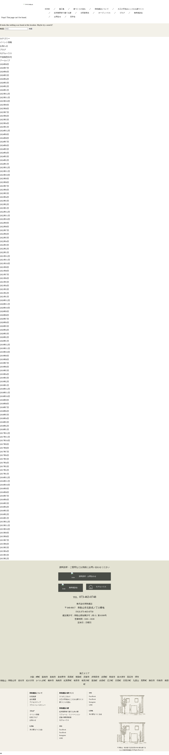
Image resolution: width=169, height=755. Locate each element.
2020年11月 (5, 304)
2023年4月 (4, 197)
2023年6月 (4, 190)
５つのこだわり (65, 696)
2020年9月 (4, 311)
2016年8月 (4, 492)
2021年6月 (4, 278)
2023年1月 (4, 208)
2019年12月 (5, 345)
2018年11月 (5, 393)
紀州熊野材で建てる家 (62, 13)
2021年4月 (4, 286)
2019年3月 (4, 378)
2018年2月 (4, 426)
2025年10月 (5, 101)
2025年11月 (5, 97)
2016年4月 (4, 507)
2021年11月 (5, 260)
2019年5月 (4, 370)
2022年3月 (4, 245)
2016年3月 (4, 511)
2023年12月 (5, 167)
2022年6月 (4, 234)
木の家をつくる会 (36, 730)
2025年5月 (4, 120)
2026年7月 (4, 68)
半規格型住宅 (6, 57)
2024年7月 (4, 142)
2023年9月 (4, 179)
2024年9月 (4, 134)
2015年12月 (5, 522)
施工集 (61, 9)
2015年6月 (4, 544)
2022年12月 (5, 212)
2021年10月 (5, 263)
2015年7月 (4, 540)
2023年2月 (4, 204)
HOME (47, 9)
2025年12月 (5, 94)
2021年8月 (4, 271)
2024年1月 (4, 164)
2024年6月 (4, 145)
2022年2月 (4, 249)
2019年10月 (5, 352)
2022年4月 (4, 241)
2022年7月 (4, 230)
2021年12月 (5, 256)
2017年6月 (4, 455)
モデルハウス (6, 53)
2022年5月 (4, 238)
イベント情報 (6, 42)
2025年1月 (4, 127)
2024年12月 (5, 131)
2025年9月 (4, 105)
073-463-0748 (84, 596)
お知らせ (4, 46)
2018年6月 (4, 411)
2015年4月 (4, 551)
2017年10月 (5, 440)
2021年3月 (4, 289)
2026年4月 (4, 79)
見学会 (72, 17)
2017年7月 (4, 452)
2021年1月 (4, 297)
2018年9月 (4, 400)
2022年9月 (4, 223)
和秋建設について (102, 9)
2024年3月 (4, 156)
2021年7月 (4, 274)
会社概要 (33, 699)
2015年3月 (4, 555)
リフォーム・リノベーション (69, 714)
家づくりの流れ (79, 9)
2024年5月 (4, 149)
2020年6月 (4, 322)
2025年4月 (4, 123)
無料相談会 (138, 13)
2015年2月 (4, 558)
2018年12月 (5, 389)
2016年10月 (5, 485)
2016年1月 (4, 518)
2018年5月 (4, 415)
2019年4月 (4, 374)
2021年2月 (4, 293)
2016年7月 (4, 496)
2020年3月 (4, 334)
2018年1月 (4, 429)
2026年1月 (4, 90)
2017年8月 (4, 448)
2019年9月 (4, 356)
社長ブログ (34, 717)
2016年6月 (4, 500)
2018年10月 (5, 396)
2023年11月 (5, 171)
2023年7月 (4, 186)
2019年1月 (4, 385)
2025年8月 (4, 109)
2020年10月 (5, 308)
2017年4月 (4, 463)
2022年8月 (4, 227)
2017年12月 (5, 433)
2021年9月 (4, 267)
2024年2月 (4, 160)
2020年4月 (4, 330)
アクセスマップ (35, 702)
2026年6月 (4, 72)
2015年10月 (5, 529)
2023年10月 (5, 175)
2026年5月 (4, 75)
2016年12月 (5, 477)
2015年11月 (5, 525)
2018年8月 (4, 404)
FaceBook (62, 730)
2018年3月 (4, 422)
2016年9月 (4, 488)
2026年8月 (4, 64)
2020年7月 (4, 319)
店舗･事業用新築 (65, 717)
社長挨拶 (33, 696)
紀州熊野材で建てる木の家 (69, 712)
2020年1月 (4, 341)
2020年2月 (4, 337)
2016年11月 (5, 481)
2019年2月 (4, 381)
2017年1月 (4, 474)
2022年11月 (5, 216)
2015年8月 (4, 536)
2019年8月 (4, 359)
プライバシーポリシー (38, 705)
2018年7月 (4, 407)
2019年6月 (4, 367)
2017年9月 (4, 444)
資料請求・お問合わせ (87, 576)
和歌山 (3, 681)
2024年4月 (4, 153)
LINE (61, 738)
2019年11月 (5, 348)
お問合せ (57, 17)
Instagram (62, 735)
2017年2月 (4, 470)
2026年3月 (4, 83)
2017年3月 (4, 466)
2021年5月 (4, 282)
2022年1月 (4, 252)
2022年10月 (5, 219)
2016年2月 (4, 514)
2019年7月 (4, 363)
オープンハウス (104, 13)
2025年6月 (4, 116)
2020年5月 (4, 326)
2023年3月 (4, 201)
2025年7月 (4, 112)
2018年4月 (4, 418)
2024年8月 (4, 138)
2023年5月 (4, 193)
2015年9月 (4, 533)
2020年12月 (5, 300)
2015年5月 (4, 547)
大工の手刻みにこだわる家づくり (131, 9)
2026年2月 (4, 86)
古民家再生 (85, 13)
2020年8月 (4, 315)
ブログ (122, 13)
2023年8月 (4, 182)
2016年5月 (4, 503)
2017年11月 (5, 437)
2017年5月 (4, 459)
